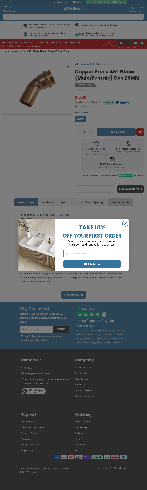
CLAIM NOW (92, 264)
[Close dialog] (125, 223)
